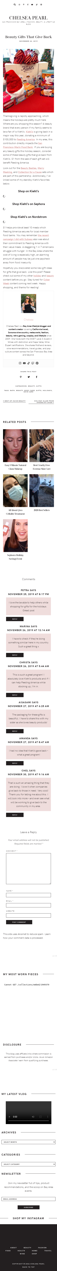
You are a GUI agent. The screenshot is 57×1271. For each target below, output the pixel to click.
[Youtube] (24, 363)
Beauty (31, 386)
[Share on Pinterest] (21, 377)
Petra (25, 590)
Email (9, 901)
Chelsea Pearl (28, 18)
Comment (11, 851)
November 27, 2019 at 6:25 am (28, 706)
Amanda (25, 738)
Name (9, 891)
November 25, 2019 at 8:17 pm (28, 594)
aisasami (25, 702)
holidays (47, 390)
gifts (38, 390)
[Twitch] (32, 363)
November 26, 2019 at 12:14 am (28, 630)
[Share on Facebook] (36, 377)
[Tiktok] (28, 363)
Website (10, 911)
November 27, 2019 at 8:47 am (28, 742)
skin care (28, 392)
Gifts (39, 386)
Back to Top (28, 1267)
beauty (19, 390)
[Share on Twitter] (29, 377)
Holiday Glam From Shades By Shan (44, 401)
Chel (25, 770)
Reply (14, 619)
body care (29, 390)
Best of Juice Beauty (15, 401)
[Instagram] (20, 363)
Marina (25, 626)
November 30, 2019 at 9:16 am (28, 774)
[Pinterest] (37, 363)
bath (12, 390)
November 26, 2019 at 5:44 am (28, 666)
